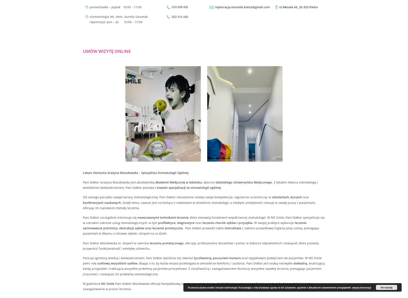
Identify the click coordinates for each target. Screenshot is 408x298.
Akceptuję (386, 287)
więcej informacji (361, 287)
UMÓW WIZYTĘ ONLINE (107, 51)
